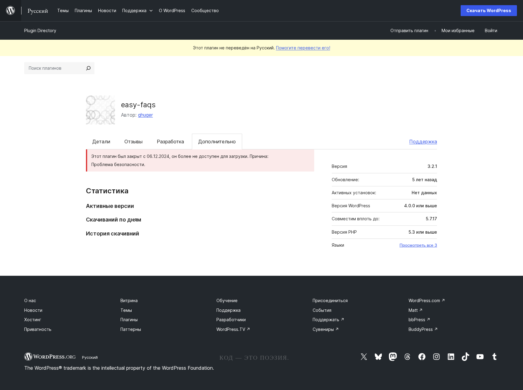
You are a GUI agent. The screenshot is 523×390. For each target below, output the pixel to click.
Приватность (37, 329)
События (322, 310)
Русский (90, 357)
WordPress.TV (233, 329)
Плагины (129, 319)
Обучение (227, 300)
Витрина (129, 300)
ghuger (145, 115)
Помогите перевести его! (303, 47)
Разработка (170, 141)
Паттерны (130, 329)
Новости (33, 310)
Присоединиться (330, 300)
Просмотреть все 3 (418, 245)
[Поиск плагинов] (88, 68)
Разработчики (231, 319)
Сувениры (326, 329)
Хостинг (32, 319)
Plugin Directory (40, 30)
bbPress (419, 319)
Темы (126, 310)
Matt (416, 310)
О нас (30, 300)
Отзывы (133, 141)
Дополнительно (217, 141)
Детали (101, 141)
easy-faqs (138, 104)
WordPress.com (427, 300)
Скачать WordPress (488, 10)
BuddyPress (423, 329)
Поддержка (423, 141)
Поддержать (328, 319)
